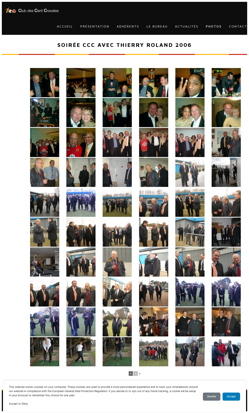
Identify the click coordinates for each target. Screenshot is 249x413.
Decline (211, 396)
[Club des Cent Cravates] (32, 10)
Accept (231, 396)
